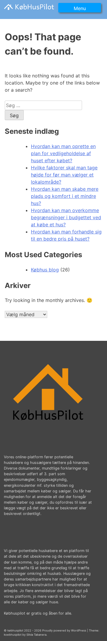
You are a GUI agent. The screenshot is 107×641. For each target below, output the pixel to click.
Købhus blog (45, 270)
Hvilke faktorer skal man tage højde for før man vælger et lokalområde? (64, 175)
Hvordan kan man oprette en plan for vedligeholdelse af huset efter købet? (63, 153)
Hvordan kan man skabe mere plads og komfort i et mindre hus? (64, 196)
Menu (80, 8)
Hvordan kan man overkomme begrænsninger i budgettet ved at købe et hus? (66, 217)
